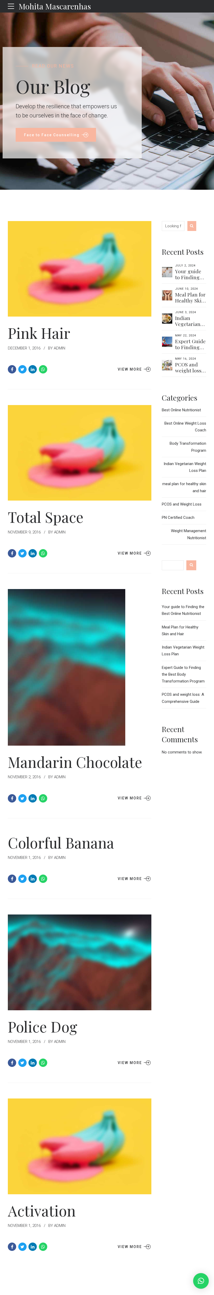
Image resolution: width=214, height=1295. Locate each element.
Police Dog (42, 1026)
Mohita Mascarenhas (55, 6)
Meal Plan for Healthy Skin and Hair (190, 300)
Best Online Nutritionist (181, 410)
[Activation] (79, 1146)
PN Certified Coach (178, 517)
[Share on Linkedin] (32, 369)
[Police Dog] (79, 962)
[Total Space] (79, 453)
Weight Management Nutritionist (188, 534)
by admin (56, 348)
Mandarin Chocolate (75, 761)
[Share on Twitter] (22, 369)
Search (191, 565)
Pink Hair (39, 332)
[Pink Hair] (79, 269)
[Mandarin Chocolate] (79, 667)
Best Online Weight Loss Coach (185, 426)
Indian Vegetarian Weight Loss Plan (189, 326)
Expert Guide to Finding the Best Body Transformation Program (183, 674)
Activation (42, 1210)
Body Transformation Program (188, 447)
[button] (201, 1281)
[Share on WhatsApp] (43, 369)
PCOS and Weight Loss (181, 504)
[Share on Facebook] (12, 369)
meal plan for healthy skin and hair (184, 487)
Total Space (46, 516)
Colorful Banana (61, 842)
